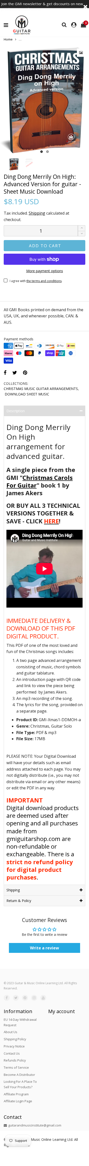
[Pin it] (25, 372)
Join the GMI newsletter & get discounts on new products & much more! (42, 6)
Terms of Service (16, 1067)
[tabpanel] (44, 100)
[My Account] (74, 25)
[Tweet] (14, 372)
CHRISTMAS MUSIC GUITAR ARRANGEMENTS (41, 388)
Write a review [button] (44, 948)
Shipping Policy (15, 1039)
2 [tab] (47, 151)
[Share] (5, 372)
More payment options (44, 270)
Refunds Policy (15, 1060)
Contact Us (12, 1053)
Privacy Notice (14, 1046)
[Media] (81, 52)
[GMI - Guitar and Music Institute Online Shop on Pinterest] (25, 998)
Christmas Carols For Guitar (39, 481)
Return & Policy (18, 900)
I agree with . (36, 281)
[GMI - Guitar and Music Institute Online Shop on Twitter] (16, 998)
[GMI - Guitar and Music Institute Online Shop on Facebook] (7, 998)
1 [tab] (41, 151)
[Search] (64, 24)
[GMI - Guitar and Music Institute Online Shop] (22, 25)
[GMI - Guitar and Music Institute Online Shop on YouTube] (43, 998)
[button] (81, 234)
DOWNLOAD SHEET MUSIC (27, 394)
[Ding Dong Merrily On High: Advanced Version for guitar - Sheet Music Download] (44, 100)
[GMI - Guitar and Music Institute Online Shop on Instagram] (34, 998)
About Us (10, 1032)
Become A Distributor (19, 1074)
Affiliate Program (16, 1094)
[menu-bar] (7, 25)
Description (15, 411)
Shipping (37, 213)
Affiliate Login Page (18, 1101)
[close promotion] (85, 6)
